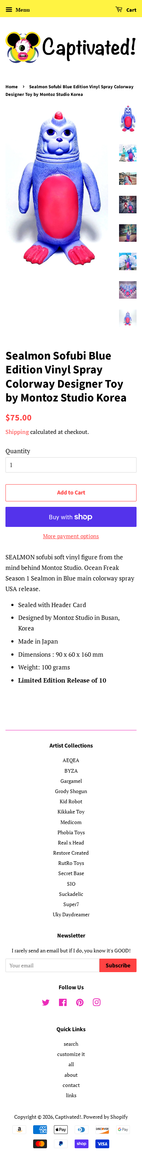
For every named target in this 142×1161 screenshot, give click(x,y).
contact (71, 1085)
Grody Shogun (71, 791)
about (71, 1074)
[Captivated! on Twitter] (46, 1003)
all (71, 1064)
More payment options (71, 536)
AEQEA (71, 760)
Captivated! (68, 1116)
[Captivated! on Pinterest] (80, 1003)
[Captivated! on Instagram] (96, 1003)
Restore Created (71, 852)
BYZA (71, 770)
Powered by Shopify (105, 1116)
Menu (22, 9)
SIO (71, 883)
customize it (71, 1054)
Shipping (17, 432)
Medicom (71, 822)
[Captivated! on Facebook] (63, 1003)
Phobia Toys (71, 832)
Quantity (17, 451)
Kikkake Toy (71, 811)
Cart (131, 10)
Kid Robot (71, 801)
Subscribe (118, 966)
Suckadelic (71, 893)
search (71, 1043)
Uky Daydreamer (71, 914)
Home (11, 87)
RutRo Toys (71, 862)
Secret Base (71, 873)
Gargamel (71, 780)
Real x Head (71, 842)
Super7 (71, 904)
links (71, 1095)
